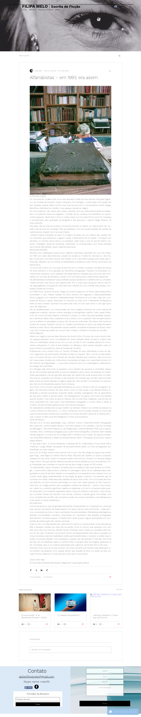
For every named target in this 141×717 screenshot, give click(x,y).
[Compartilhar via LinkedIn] (42, 570)
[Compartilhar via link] (47, 570)
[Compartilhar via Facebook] (31, 570)
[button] (119, 56)
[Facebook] (36, 687)
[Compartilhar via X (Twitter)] (36, 570)
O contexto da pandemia (68, 615)
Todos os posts (24, 55)
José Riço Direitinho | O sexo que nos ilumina (105, 616)
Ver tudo (119, 589)
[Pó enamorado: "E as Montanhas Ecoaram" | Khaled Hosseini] (35, 602)
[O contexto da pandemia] (70, 602)
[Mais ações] (110, 70)
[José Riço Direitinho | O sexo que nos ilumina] (106, 602)
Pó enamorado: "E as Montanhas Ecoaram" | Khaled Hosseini (34, 616)
